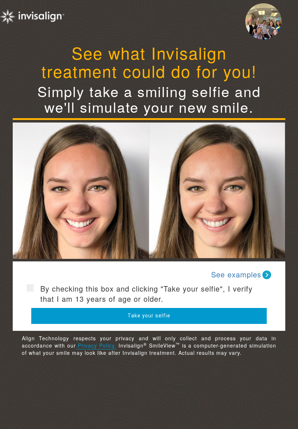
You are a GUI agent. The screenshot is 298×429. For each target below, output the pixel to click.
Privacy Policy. (96, 345)
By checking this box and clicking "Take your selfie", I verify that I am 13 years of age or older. (146, 294)
